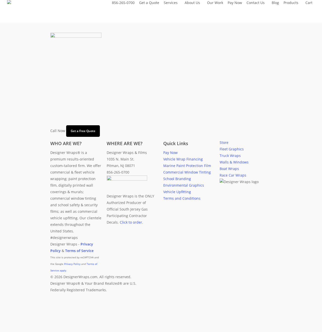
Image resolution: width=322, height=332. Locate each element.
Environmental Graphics (183, 185)
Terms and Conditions (181, 198)
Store (224, 142)
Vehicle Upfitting (177, 191)
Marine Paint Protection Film (187, 165)
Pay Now (170, 152)
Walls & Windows (234, 162)
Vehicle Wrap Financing (183, 159)
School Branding (177, 178)
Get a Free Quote (83, 131)
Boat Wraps (229, 168)
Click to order (131, 222)
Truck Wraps (230, 155)
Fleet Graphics (232, 149)
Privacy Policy (72, 264)
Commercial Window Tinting (187, 172)
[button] (161, 328)
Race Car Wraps (233, 175)
